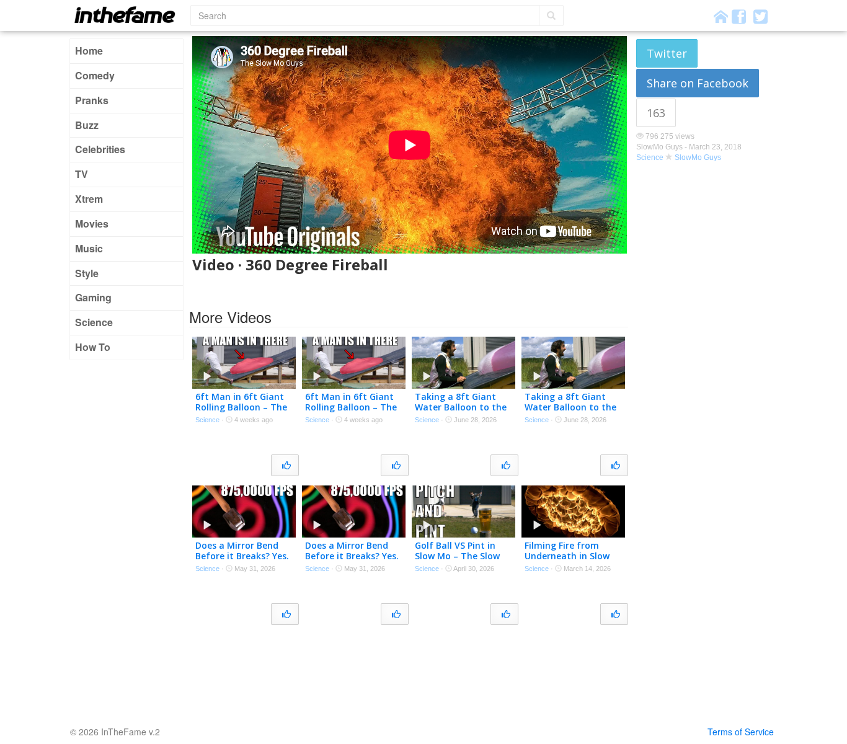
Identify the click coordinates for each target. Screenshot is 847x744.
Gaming (93, 297)
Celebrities (100, 149)
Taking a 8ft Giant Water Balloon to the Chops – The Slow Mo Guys (461, 412)
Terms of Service (740, 731)
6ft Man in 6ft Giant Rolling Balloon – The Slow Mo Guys (241, 407)
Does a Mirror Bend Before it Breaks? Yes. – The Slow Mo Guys (242, 555)
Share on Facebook (697, 83)
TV (81, 174)
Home (89, 50)
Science (94, 322)
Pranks (92, 100)
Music (89, 248)
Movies (92, 223)
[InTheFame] (129, 14)
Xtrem (89, 199)
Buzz (87, 125)
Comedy (95, 75)
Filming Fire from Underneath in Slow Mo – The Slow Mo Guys (567, 560)
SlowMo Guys (698, 157)
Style (87, 273)
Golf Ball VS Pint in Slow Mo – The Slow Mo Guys (457, 555)
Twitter (667, 53)
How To (92, 347)
